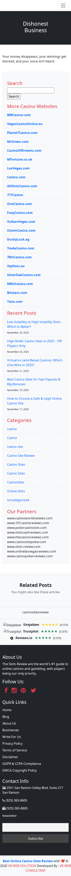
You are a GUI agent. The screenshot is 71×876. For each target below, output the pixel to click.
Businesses (10, 730)
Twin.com (14, 301)
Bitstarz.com (17, 292)
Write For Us (11, 737)
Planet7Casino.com (22, 133)
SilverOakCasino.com (24, 275)
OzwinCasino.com (21, 230)
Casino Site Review (21, 455)
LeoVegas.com (18, 168)
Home (6, 710)
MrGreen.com (18, 141)
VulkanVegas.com (21, 221)
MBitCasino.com (20, 284)
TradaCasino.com (20, 248)
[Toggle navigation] (63, 5)
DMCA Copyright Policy (19, 770)
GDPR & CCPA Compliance (21, 763)
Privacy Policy (12, 743)
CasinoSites (15, 482)
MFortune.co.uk (19, 159)
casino (12, 429)
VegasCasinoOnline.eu (25, 124)
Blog (5, 716)
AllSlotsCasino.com (22, 186)
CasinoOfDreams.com (24, 150)
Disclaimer (10, 757)
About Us (9, 723)
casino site (15, 447)
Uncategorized (18, 500)
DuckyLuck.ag (18, 239)
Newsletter (9, 816)
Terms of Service (14, 750)
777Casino (15, 195)
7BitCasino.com (19, 257)
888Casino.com (19, 115)
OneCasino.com (19, 204)
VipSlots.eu (16, 266)
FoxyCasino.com (20, 213)
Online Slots (16, 491)
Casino (12, 438)
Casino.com (16, 177)
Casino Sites (16, 464)
